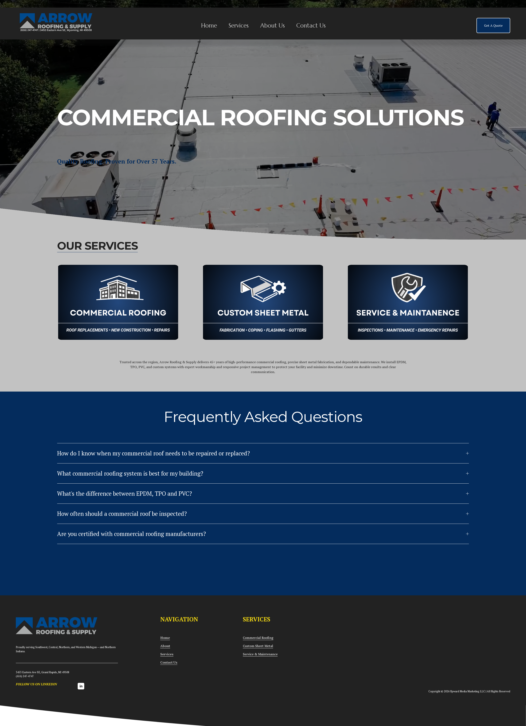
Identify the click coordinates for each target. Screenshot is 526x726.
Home (209, 25)
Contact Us (311, 25)
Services (238, 25)
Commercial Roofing (258, 637)
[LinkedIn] (81, 686)
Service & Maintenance (260, 654)
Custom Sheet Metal (258, 646)
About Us (272, 25)
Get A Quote (493, 25)
